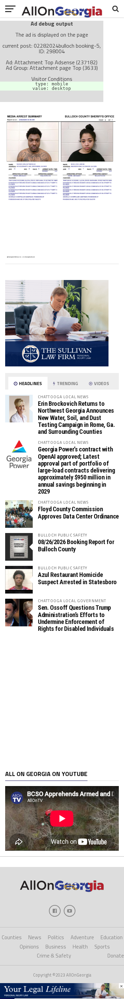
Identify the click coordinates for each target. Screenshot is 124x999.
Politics (56, 937)
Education (112, 937)
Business (55, 947)
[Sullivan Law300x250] (56, 364)
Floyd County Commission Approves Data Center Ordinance (78, 512)
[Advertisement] (62, 701)
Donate (115, 956)
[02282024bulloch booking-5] (62, 256)
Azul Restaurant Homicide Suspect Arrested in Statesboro (77, 578)
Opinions (29, 947)
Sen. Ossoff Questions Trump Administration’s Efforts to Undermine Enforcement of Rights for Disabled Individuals (76, 618)
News (34, 937)
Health (80, 947)
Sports (102, 947)
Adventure (82, 937)
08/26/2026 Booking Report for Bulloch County (76, 545)
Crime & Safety (54, 956)
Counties (12, 937)
